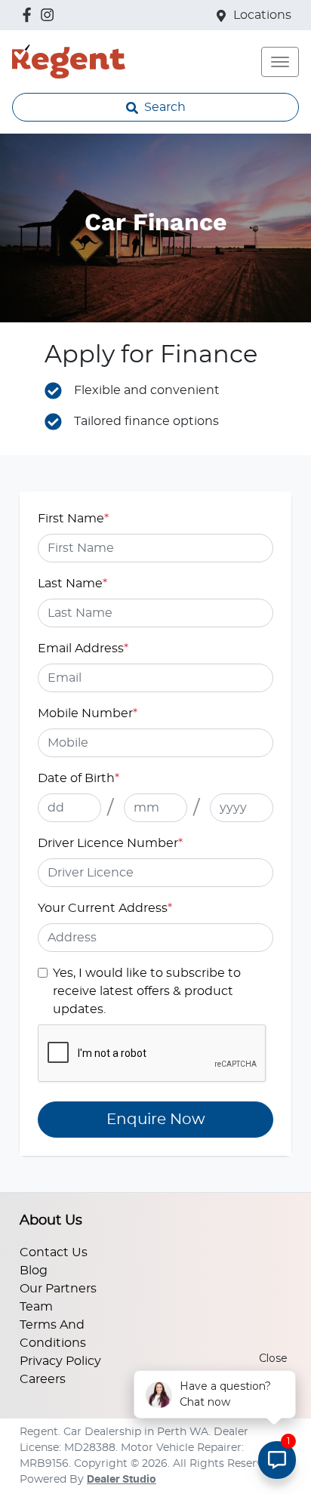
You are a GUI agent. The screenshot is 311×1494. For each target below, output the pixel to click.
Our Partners (58, 1289)
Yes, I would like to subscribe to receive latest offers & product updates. (147, 991)
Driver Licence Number (110, 843)
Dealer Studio (121, 1479)
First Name (73, 519)
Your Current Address (105, 908)
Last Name (72, 584)
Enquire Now (155, 1119)
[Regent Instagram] (50, 15)
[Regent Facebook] (30, 15)
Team (36, 1307)
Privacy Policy (60, 1361)
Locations (262, 15)
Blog (34, 1271)
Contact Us (54, 1252)
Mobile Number (87, 713)
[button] (280, 62)
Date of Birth (78, 778)
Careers (43, 1379)
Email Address (83, 648)
